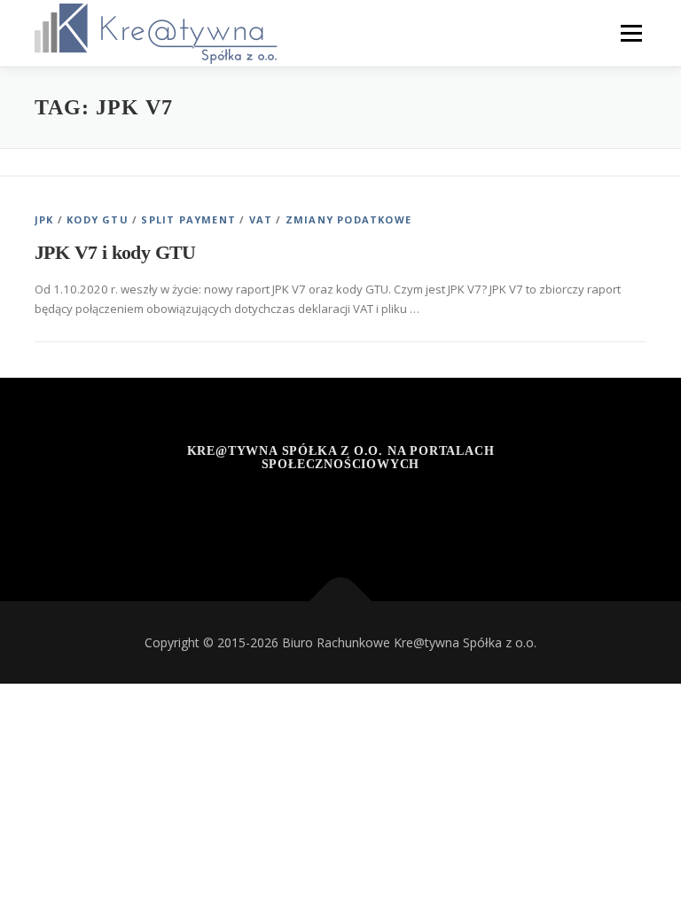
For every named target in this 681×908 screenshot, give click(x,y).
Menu (630, 33)
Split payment (188, 219)
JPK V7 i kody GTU (115, 252)
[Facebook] (254, 512)
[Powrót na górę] (340, 600)
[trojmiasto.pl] (428, 512)
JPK (44, 219)
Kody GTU (98, 219)
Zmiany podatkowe (348, 219)
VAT (261, 219)
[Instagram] (297, 512)
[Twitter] (341, 512)
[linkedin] (384, 512)
